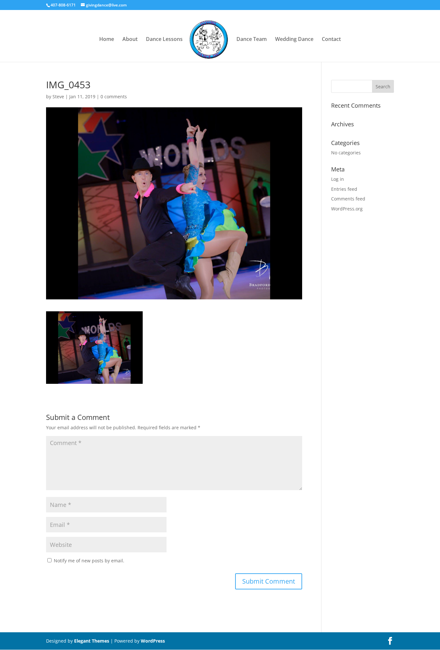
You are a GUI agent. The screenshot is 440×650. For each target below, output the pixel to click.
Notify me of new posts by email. (89, 561)
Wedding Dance (294, 40)
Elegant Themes (91, 641)
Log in (337, 179)
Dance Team (251, 40)
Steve (58, 96)
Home (106, 40)
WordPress (153, 641)
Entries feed (344, 189)
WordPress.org (347, 209)
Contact (331, 40)
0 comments (113, 96)
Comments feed (348, 199)
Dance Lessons (164, 40)
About (130, 40)
